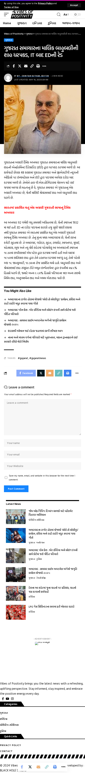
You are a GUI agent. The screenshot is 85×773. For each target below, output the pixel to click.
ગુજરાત (8, 39)
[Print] (38, 66)
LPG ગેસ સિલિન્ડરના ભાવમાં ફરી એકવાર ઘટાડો (51, 607)
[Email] (26, 66)
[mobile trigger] (7, 14)
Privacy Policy (45, 3)
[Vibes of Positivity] (22, 14)
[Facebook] (3, 698)
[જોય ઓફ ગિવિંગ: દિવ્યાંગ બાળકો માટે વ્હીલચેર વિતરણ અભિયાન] (16, 516)
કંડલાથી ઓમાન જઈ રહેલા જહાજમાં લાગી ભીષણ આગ (35, 331)
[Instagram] (12, 698)
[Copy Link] (32, 66)
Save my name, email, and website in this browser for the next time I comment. (42, 477)
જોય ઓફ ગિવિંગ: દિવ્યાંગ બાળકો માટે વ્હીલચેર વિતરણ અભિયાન (51, 513)
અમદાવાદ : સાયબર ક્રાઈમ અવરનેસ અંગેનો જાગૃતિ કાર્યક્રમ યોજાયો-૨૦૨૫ (53, 571)
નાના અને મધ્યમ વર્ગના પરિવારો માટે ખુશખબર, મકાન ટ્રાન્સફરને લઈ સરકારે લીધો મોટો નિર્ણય (40, 339)
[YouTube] (7, 698)
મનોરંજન (41, 542)
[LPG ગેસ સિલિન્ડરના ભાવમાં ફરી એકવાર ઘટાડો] (16, 612)
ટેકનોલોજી (41, 577)
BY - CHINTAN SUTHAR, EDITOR (33, 75)
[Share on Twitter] (20, 66)
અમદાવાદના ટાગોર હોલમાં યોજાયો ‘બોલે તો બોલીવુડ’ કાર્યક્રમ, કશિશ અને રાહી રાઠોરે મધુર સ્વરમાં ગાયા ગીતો (42, 301)
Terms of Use (11, 7)
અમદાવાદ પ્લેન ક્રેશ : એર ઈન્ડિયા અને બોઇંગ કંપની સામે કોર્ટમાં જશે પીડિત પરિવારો (40, 312)
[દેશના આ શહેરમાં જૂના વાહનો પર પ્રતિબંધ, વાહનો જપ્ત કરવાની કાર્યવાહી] (16, 593)
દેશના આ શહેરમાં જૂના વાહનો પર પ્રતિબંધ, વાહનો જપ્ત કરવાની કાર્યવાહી (52, 590)
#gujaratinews (37, 358)
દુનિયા (39, 559)
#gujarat (23, 358)
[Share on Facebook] (13, 66)
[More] (44, 66)
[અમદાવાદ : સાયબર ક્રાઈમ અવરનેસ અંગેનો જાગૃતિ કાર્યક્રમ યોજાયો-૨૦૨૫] (16, 574)
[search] (58, 15)
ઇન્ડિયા (32, 596)
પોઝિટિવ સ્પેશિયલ (36, 520)
